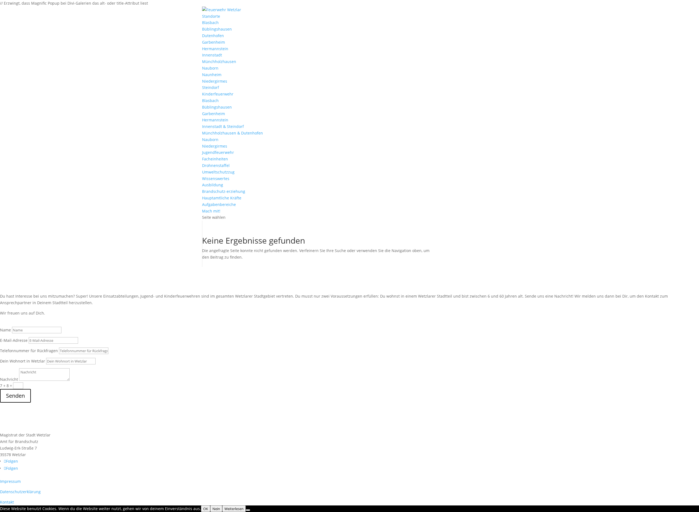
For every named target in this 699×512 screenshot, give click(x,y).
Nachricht (9, 379)
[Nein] (248, 510)
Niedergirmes (214, 81)
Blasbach (210, 22)
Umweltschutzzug (218, 172)
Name (5, 330)
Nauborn (210, 68)
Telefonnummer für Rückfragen (29, 350)
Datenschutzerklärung (20, 491)
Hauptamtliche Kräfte (221, 197)
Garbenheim (213, 42)
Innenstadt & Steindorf (223, 126)
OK (205, 508)
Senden (15, 395)
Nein (216, 508)
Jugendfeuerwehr (218, 152)
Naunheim (211, 74)
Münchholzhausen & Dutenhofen (232, 133)
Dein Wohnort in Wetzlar (22, 361)
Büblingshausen (217, 29)
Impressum (10, 481)
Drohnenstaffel (216, 165)
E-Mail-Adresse (14, 340)
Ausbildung (212, 184)
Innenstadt (212, 55)
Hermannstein (215, 48)
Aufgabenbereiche (219, 204)
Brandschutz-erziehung (223, 191)
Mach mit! (211, 211)
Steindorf (210, 87)
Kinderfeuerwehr (217, 94)
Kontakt (7, 502)
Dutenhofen (213, 35)
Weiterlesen (234, 508)
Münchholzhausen (219, 61)
